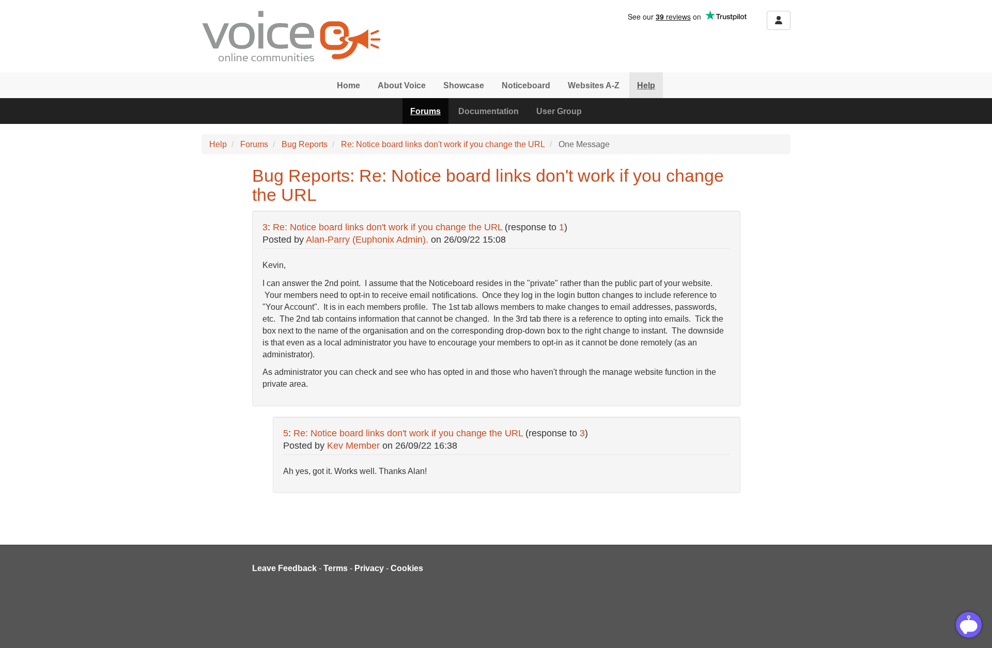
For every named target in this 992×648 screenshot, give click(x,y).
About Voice (402, 85)
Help (646, 85)
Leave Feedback (284, 568)
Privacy (369, 568)
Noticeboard (526, 85)
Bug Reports (305, 144)
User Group (559, 111)
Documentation (488, 111)
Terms (335, 568)
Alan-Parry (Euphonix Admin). (367, 239)
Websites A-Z (593, 85)
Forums (425, 111)
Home (348, 85)
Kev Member (353, 445)
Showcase (463, 85)
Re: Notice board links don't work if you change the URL (443, 144)
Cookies (407, 568)
